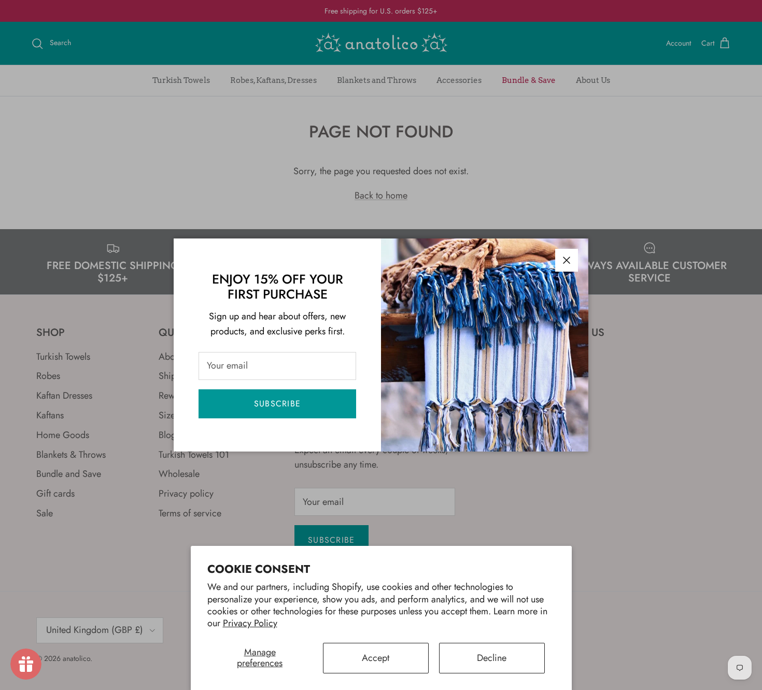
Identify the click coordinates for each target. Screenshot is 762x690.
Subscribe (277, 404)
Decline (491, 658)
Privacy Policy (250, 623)
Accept (375, 658)
